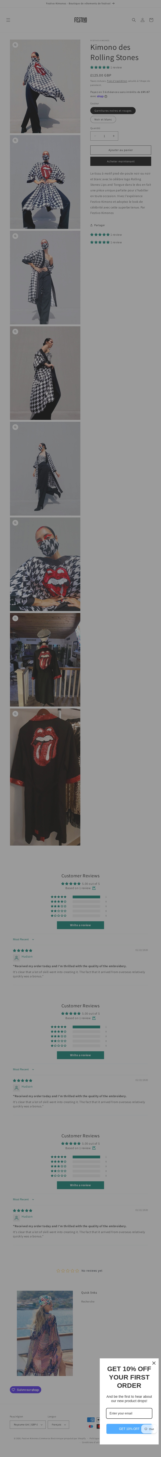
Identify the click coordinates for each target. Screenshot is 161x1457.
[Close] (154, 1363)
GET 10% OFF (129, 1429)
